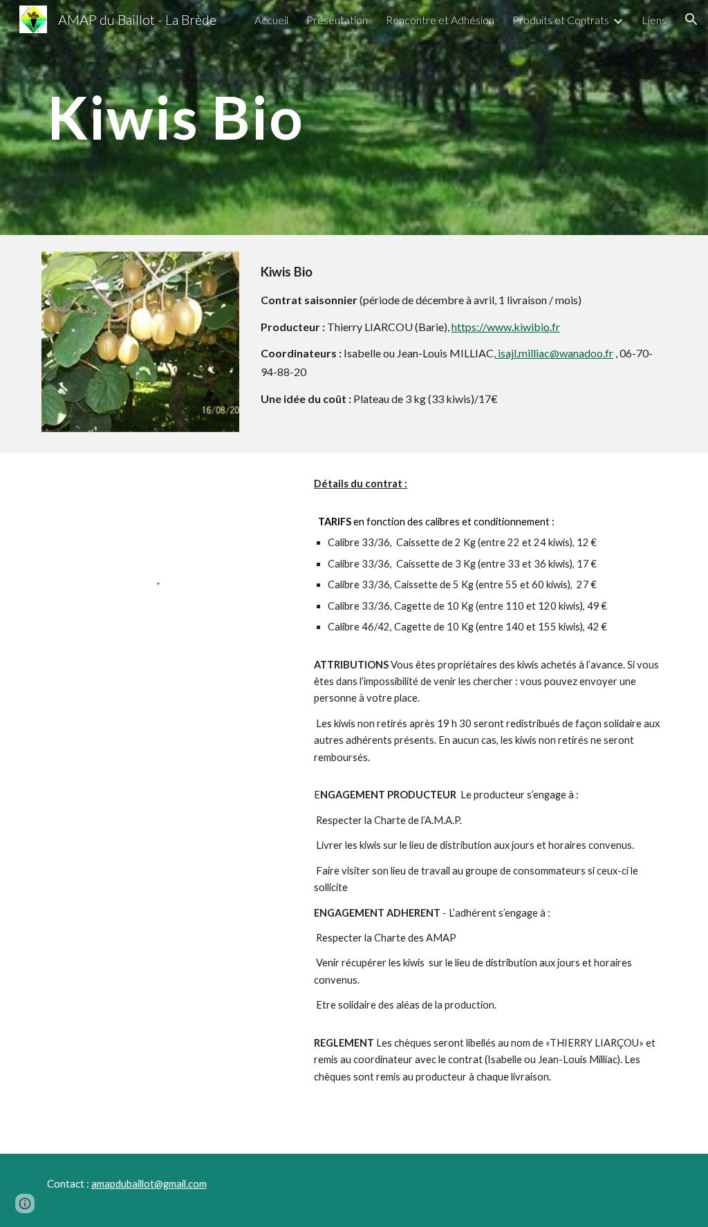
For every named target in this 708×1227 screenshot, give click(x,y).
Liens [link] (654, 19)
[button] (691, 19)
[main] (300, 117)
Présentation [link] (337, 19)
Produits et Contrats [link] (560, 19)
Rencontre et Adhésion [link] (440, 19)
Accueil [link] (271, 19)
